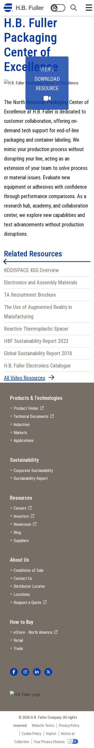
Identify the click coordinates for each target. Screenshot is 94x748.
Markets (20, 432)
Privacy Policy (69, 725)
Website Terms (43, 725)
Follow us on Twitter (48, 672)
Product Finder (26, 408)
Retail (18, 640)
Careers (20, 508)
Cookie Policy (31, 734)
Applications (24, 440)
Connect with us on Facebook (14, 672)
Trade (18, 648)
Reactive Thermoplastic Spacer (36, 329)
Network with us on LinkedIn (37, 672)
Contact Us (23, 578)
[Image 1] (25, 695)
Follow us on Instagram (25, 672)
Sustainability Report (31, 478)
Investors (21, 516)
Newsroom (22, 524)
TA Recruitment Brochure (30, 295)
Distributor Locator (29, 586)
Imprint (51, 734)
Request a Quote (27, 602)
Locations (22, 594)
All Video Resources (24, 378)
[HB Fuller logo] (23, 8)
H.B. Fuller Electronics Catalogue (37, 366)
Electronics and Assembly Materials (40, 282)
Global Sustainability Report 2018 (38, 353)
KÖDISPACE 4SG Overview (31, 270)
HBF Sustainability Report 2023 (36, 341)
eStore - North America (33, 632)
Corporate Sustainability (33, 470)
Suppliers (21, 540)
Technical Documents (31, 416)
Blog (17, 532)
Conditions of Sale (29, 570)
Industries (22, 424)
